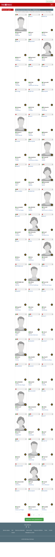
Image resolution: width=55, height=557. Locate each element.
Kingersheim (18, 435)
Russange (31, 60)
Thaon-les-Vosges (19, 210)
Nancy (43, 185)
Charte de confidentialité (20, 530)
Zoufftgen (31, 110)
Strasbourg (17, 60)
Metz (16, 185)
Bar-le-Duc (31, 410)
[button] (11, 11)
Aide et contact (29, 530)
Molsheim (44, 459)
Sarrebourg (44, 310)
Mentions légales (6, 530)
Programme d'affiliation (38, 530)
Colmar (43, 60)
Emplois (13, 532)
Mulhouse (17, 35)
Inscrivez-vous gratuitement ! (34, 519)
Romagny (44, 35)
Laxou (16, 459)
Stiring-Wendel (18, 135)
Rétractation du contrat (29, 532)
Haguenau (31, 235)
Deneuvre (31, 360)
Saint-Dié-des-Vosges (47, 285)
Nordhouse (31, 260)
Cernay (17, 360)
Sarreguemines (45, 235)
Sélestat (30, 185)
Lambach (17, 235)
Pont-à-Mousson (45, 484)
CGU (12, 530)
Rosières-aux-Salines (33, 509)
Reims (30, 35)
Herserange (31, 459)
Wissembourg (45, 410)
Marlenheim (18, 310)
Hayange (31, 135)
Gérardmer (17, 484)
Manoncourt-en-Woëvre (47, 210)
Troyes (43, 135)
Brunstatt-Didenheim (33, 335)
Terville (17, 160)
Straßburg (44, 509)
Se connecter (50, 1)
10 (39, 515)
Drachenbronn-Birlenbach (34, 160)
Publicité (50, 530)
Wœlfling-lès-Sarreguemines (35, 85)
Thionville (17, 85)
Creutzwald (31, 435)
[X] (28, 527)
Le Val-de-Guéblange (33, 285)
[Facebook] (26, 527)
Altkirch (43, 85)
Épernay (17, 285)
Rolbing (43, 335)
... (36, 515)
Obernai (44, 435)
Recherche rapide (7, 9)
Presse (45, 530)
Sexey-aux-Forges (19, 509)
